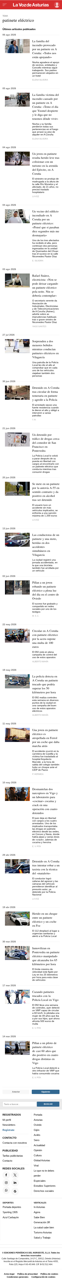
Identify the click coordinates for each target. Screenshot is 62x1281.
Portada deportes (12, 1207)
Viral (36, 1165)
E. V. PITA (36, 1077)
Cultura (37, 1155)
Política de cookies (49, 1274)
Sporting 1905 (10, 1212)
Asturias (38, 1119)
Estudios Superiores (45, 1186)
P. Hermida (37, 774)
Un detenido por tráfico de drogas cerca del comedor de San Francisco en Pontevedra (45, 443)
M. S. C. (35, 616)
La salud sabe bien (44, 1227)
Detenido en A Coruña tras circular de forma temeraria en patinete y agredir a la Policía (45, 394)
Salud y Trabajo (42, 1237)
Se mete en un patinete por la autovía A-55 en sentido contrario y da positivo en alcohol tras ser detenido (46, 492)
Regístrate (8, 1130)
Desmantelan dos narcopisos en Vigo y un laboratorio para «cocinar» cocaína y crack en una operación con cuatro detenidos (45, 801)
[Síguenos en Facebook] (6, 1175)
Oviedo (37, 1125)
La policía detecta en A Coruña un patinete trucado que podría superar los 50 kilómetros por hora (45, 684)
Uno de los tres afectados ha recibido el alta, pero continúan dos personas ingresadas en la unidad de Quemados (45, 245)
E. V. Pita (36, 846)
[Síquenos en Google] (15, 1191)
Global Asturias (42, 1160)
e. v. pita (36, 1028)
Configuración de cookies (43, 1277)
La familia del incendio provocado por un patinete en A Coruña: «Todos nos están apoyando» (44, 49)
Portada (38, 1114)
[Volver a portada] (31, 4)
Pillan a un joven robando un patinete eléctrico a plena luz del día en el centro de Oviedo (45, 590)
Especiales (40, 1180)
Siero (36, 1140)
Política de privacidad (27, 1274)
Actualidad (39, 1145)
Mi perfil (6, 1119)
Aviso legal (9, 1274)
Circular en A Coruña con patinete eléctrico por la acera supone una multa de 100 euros (45, 639)
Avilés (37, 1135)
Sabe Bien (39, 1217)
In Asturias (39, 1207)
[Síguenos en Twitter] (15, 1175)
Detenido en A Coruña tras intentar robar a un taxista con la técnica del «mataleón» (46, 867)
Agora (37, 1212)
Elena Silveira (40, 139)
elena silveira (40, 80)
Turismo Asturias (43, 1232)
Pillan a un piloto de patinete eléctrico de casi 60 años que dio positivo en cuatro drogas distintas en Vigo (45, 1053)
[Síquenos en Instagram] (6, 1183)
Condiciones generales (17, 1277)
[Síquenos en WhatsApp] (6, 1190)
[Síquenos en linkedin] (15, 1183)
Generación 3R (42, 1222)
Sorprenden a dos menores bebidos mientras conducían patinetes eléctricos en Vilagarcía (45, 349)
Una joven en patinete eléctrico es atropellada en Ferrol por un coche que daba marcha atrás (45, 738)
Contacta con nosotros (14, 1143)
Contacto (7, 1160)
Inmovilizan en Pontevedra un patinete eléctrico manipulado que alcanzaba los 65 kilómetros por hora (46, 956)
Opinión (38, 1150)
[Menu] (4, 4)
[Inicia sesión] (56, 5)
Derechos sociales (44, 1191)
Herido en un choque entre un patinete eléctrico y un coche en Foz (44, 919)
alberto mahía (40, 661)
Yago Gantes (39, 326)
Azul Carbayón (11, 1217)
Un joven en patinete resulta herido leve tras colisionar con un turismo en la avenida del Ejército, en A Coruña (45, 164)
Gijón (36, 1130)
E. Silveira (37, 261)
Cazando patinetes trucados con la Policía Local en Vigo (45, 996)
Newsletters (8, 1125)
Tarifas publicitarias (12, 1155)
